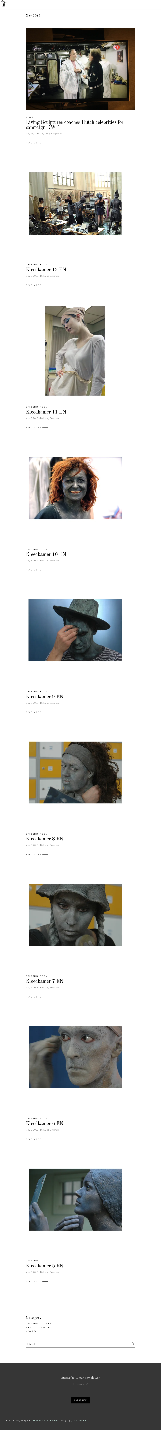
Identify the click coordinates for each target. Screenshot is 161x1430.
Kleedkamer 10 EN (46, 554)
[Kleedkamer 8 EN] (75, 778)
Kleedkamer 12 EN (46, 269)
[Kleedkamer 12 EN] (75, 208)
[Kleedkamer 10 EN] (75, 493)
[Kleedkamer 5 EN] (75, 1204)
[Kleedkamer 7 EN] (75, 920)
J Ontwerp (79, 1420)
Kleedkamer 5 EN (44, 1266)
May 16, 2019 (33, 133)
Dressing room (37, 264)
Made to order (37, 1327)
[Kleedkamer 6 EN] (75, 1062)
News (29, 117)
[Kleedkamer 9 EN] (75, 635)
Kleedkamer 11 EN (46, 412)
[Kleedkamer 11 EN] (75, 350)
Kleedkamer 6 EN (44, 1123)
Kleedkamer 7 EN (44, 981)
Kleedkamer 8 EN (44, 839)
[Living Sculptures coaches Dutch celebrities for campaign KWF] (80, 69)
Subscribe (80, 1400)
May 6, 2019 (32, 275)
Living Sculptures (53, 133)
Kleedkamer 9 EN (44, 696)
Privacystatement (46, 1420)
